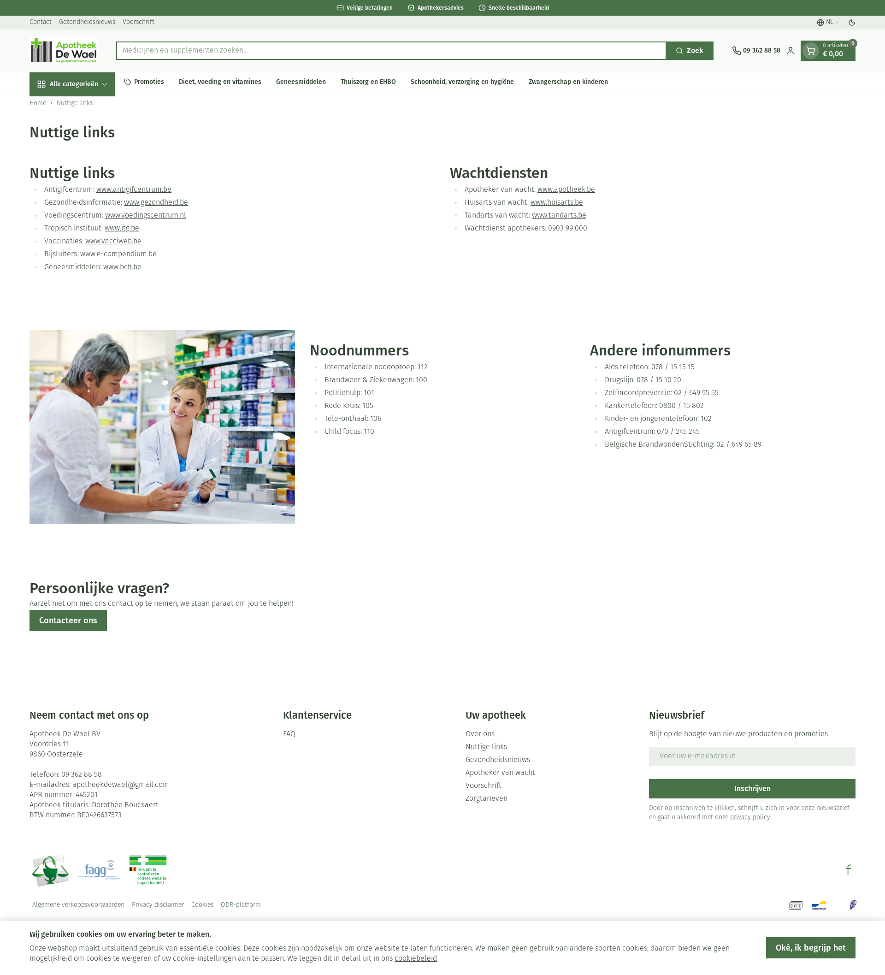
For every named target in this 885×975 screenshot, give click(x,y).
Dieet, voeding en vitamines (220, 82)
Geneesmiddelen (301, 82)
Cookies (202, 905)
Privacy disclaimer (158, 905)
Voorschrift (138, 22)
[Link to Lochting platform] (852, 905)
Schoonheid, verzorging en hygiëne (462, 82)
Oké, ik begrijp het (811, 948)
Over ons (480, 734)
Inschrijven (752, 788)
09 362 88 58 (81, 775)
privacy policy (750, 817)
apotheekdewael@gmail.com (120, 785)
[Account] (790, 50)
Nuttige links (486, 747)
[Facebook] (849, 870)
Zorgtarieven (486, 799)
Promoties (149, 82)
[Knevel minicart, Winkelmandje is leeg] (810, 50)
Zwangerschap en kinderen (568, 82)
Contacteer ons (68, 620)
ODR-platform (241, 905)
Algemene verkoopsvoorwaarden (78, 905)
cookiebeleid (416, 959)
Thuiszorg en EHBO (368, 82)
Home (38, 103)
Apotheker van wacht (500, 773)
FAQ (289, 734)
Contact (41, 22)
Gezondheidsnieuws (87, 22)
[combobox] (391, 50)
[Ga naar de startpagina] (64, 51)
